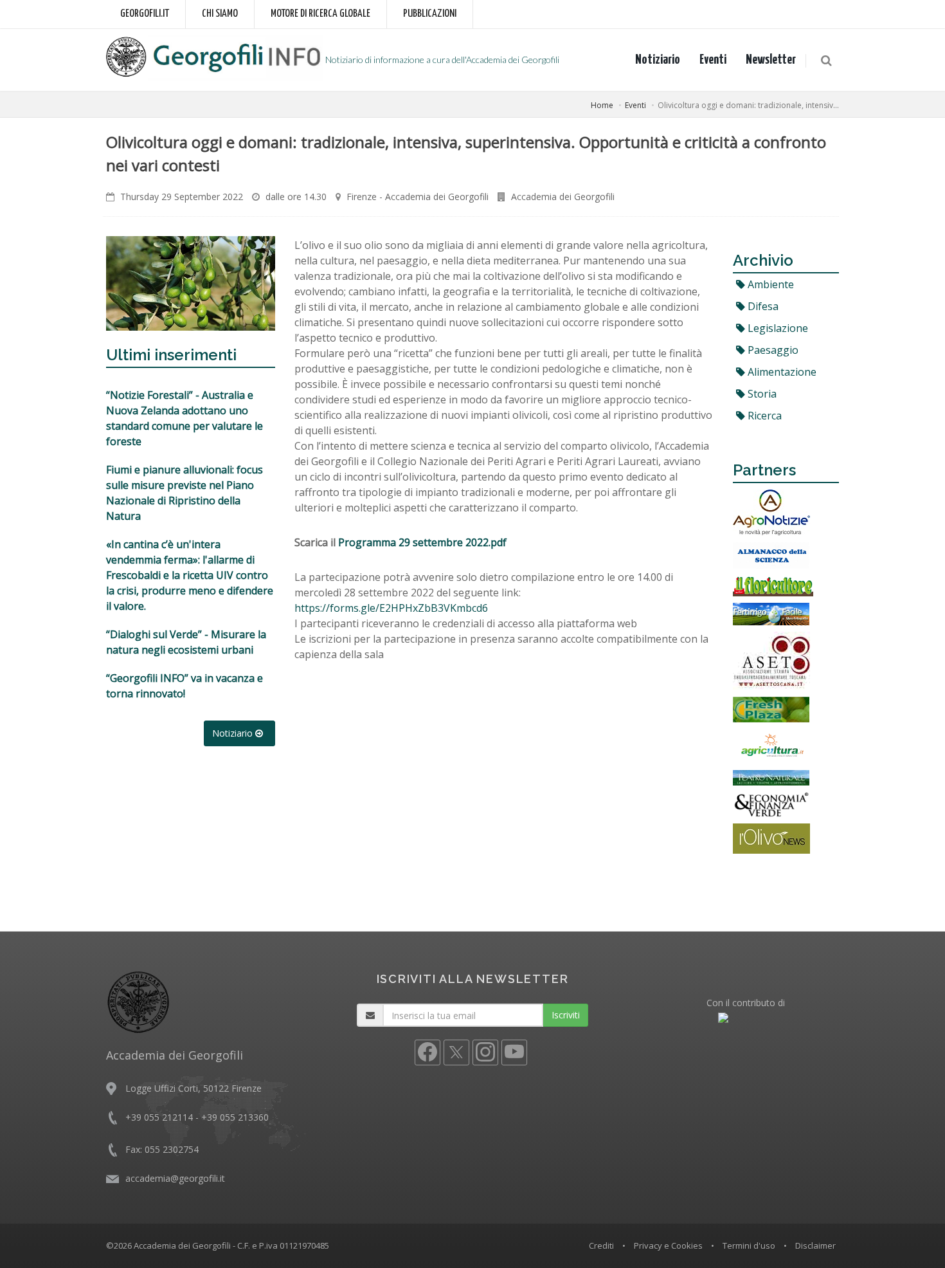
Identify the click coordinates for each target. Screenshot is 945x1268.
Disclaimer (815, 1245)
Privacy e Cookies (668, 1245)
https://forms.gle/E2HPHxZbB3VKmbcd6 (391, 608)
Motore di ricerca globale (320, 13)
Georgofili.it (144, 13)
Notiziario (657, 59)
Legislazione (776, 328)
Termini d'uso (749, 1245)
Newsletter (771, 59)
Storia (761, 394)
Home (602, 105)
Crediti (601, 1245)
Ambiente (769, 284)
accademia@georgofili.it (175, 1178)
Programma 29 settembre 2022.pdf (422, 542)
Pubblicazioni (429, 13)
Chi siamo (220, 13)
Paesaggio (771, 350)
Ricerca (763, 416)
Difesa (762, 306)
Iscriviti (566, 1015)
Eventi (712, 59)
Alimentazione (780, 372)
